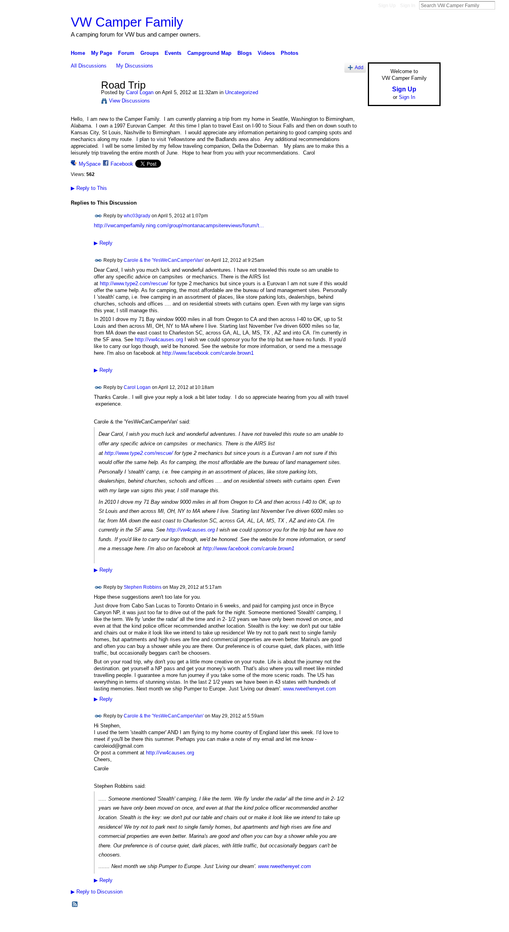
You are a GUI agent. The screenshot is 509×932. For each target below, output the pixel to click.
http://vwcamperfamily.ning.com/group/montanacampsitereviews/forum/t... (179, 225)
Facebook (122, 164)
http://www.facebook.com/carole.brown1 (208, 353)
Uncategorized (241, 92)
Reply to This (89, 188)
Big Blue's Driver (131, 923)
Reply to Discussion (96, 892)
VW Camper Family (127, 22)
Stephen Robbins (142, 587)
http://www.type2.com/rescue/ (134, 283)
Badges (350, 923)
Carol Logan (139, 92)
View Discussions (129, 101)
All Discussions (89, 66)
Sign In (407, 5)
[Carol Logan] (83, 102)
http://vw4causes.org (159, 339)
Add (359, 67)
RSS (75, 904)
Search (501, 5)
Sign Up (387, 5)
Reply (103, 243)
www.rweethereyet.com (309, 689)
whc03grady (137, 215)
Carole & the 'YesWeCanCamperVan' (164, 260)
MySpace (90, 164)
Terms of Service (423, 923)
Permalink (98, 216)
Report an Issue (382, 923)
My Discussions (134, 66)
